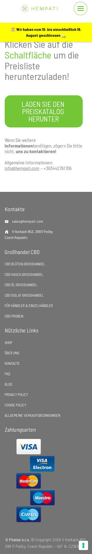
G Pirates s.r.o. (18, 539)
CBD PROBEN (14, 316)
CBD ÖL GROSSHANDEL (21, 284)
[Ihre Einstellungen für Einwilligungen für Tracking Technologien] (83, 545)
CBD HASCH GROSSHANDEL (24, 274)
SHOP (9, 342)
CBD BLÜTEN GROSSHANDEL (25, 263)
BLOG (8, 384)
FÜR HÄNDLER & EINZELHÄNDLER (29, 305)
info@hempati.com (22, 168)
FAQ (7, 373)
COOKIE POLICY (15, 405)
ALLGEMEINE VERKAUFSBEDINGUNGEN (32, 415)
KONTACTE (12, 363)
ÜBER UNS (12, 352)
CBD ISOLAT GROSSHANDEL (24, 295)
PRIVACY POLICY (16, 394)
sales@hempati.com (27, 221)
